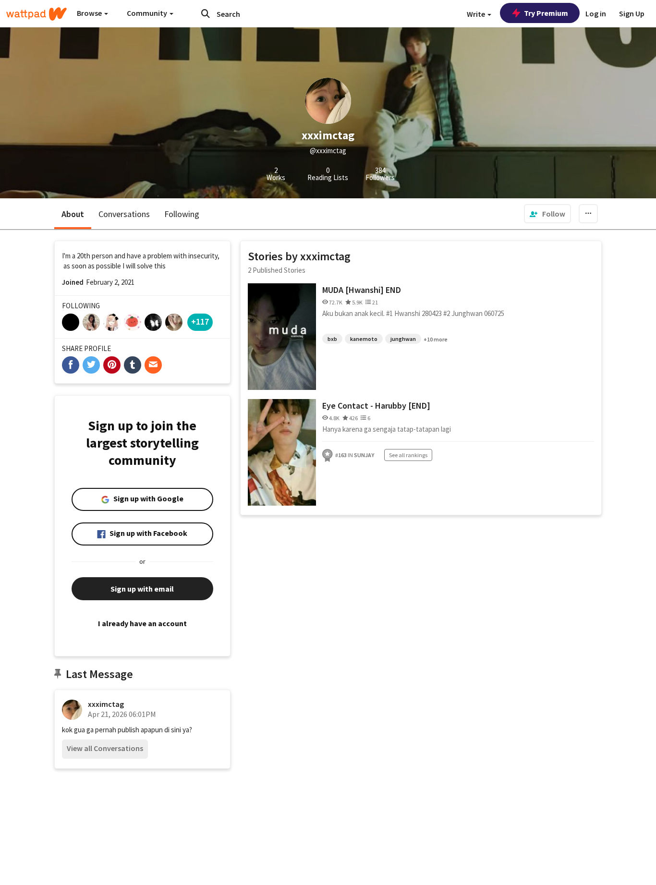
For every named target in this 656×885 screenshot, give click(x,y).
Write (476, 14)
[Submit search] (205, 13)
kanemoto (363, 338)
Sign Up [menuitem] (631, 13)
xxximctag (106, 704)
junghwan (403, 338)
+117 (200, 321)
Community (148, 13)
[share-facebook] (70, 365)
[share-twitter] (91, 365)
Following (181, 213)
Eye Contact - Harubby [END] (376, 405)
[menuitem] (547, 213)
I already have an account (142, 623)
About (72, 213)
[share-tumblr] (132, 365)
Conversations (124, 213)
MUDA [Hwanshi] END (361, 289)
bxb (332, 338)
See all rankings (408, 455)
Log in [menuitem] (595, 13)
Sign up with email (142, 589)
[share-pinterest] (112, 365)
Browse (90, 13)
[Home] (36, 14)
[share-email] (153, 365)
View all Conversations (105, 748)
